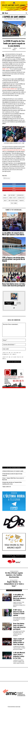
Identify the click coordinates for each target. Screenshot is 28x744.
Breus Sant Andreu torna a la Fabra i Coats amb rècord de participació (13, 285)
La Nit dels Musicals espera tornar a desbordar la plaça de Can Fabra (19, 655)
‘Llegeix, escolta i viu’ (6, 486)
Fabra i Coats (12, 197)
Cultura (15, 48)
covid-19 (5, 197)
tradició (21, 200)
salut (5, 200)
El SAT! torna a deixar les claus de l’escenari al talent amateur (18, 612)
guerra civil (21, 197)
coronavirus (20, 195)
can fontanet (11, 195)
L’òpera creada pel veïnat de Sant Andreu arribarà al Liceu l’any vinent (18, 641)
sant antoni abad (13, 200)
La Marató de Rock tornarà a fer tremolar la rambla (12, 471)
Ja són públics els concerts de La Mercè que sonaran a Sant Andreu (13, 234)
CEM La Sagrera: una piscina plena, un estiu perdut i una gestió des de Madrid (13, 259)
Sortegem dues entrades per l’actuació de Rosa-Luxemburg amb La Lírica (12, 483)
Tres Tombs (14, 203)
